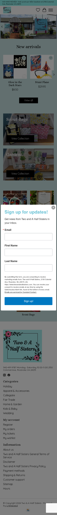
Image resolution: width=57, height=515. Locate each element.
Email (8, 230)
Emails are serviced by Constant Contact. (21, 292)
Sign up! (28, 301)
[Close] (53, 207)
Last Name (11, 261)
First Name (11, 245)
